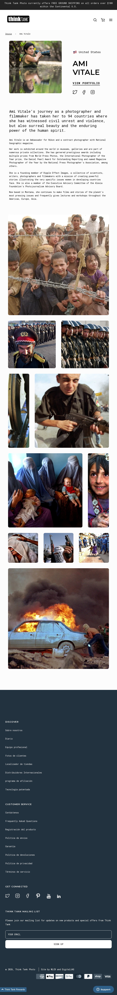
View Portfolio (86, 83)
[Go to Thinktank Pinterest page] (38, 896)
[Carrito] (103, 20)
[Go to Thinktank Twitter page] (7, 896)
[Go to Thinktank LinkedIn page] (59, 896)
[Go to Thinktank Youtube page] (48, 896)
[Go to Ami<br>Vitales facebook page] (84, 92)
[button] (13, 989)
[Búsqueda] (95, 20)
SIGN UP (58, 944)
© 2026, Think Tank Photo (20, 969)
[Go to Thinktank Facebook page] (27, 896)
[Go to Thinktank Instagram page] (17, 896)
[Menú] (111, 20)
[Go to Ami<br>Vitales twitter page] (75, 92)
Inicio (8, 34)
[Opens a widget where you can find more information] (103, 989)
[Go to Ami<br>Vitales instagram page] (93, 92)
